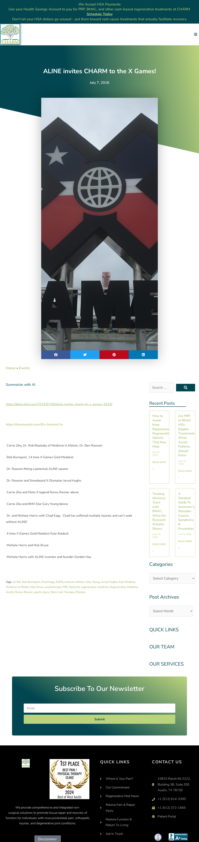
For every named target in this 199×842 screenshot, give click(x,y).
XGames (80, 592)
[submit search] (185, 387)
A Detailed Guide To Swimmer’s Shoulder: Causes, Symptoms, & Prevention (186, 511)
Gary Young (93, 582)
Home (11, 368)
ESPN (59, 582)
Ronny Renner (24, 592)
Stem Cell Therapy (62, 592)
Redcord (74, 587)
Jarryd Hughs (109, 582)
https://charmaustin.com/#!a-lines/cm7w (34, 424)
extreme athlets (74, 582)
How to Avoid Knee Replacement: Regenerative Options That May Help (162, 431)
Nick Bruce (37, 587)
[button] (195, 34)
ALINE (17, 582)
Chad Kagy (48, 582)
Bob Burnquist (31, 582)
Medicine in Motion (17, 587)
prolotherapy (53, 587)
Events (24, 368)
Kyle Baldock (127, 582)
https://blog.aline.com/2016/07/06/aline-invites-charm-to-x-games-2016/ (59, 404)
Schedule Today (100, 14)
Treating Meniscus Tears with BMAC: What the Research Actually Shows (159, 511)
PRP (65, 587)
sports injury (41, 592)
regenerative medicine (94, 587)
